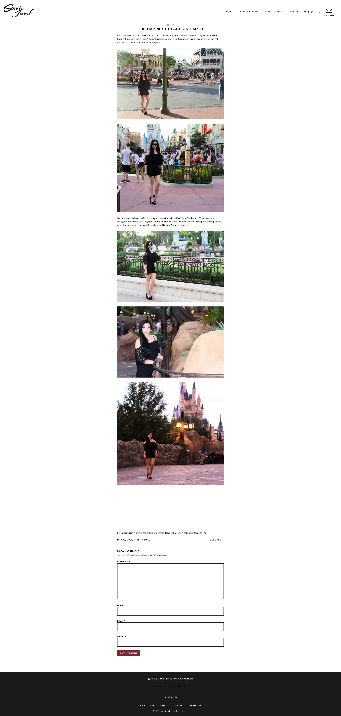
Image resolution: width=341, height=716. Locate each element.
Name (121, 605)
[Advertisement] (170, 508)
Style (137, 540)
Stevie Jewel (19, 10)
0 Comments (217, 540)
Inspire (121, 540)
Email (121, 621)
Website (121, 636)
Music (130, 540)
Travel (146, 540)
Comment (123, 561)
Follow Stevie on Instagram (171, 678)
